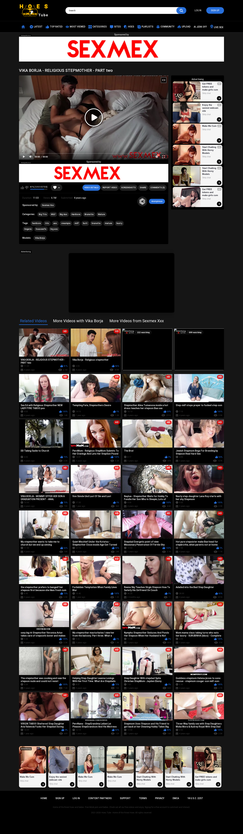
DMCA (176, 798)
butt (85, 223)
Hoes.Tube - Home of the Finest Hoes (118, 813)
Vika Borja (40, 238)
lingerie (28, 229)
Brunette (89, 214)
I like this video (22, 187)
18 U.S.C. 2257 (195, 798)
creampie (65, 223)
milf (77, 223)
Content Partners (100, 798)
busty (119, 223)
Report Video (110, 187)
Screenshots (128, 187)
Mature (101, 214)
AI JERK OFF (200, 26)
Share (143, 187)
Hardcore (76, 214)
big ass (54, 229)
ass (55, 223)
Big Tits (43, 214)
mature (108, 223)
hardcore (36, 223)
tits (47, 223)
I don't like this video (26, 187)
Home (43, 798)
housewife (41, 229)
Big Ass (63, 214)
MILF (53, 214)
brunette (96, 223)
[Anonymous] (142, 201)
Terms (143, 798)
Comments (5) (157, 187)
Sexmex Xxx (48, 205)
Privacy (159, 798)
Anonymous (156, 201)
